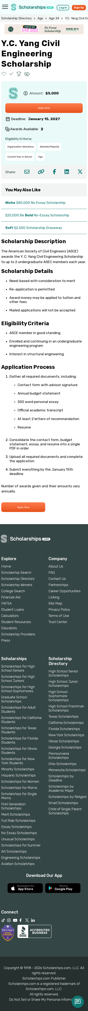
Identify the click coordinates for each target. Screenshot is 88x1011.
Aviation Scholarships (18, 864)
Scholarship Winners (16, 585)
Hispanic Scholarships (18, 775)
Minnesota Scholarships (67, 770)
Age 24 (54, 18)
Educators (9, 628)
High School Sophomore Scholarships (59, 696)
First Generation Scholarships (13, 806)
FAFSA (6, 603)
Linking (54, 597)
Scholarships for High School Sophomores (18, 689)
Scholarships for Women (20, 781)
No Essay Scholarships (19, 833)
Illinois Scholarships (64, 741)
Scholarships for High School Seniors (18, 668)
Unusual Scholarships (18, 839)
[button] (3, 73)
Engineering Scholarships (20, 857)
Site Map (55, 603)
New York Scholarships (66, 735)
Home (6, 566)
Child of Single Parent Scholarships (65, 811)
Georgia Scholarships (65, 747)
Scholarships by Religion (68, 797)
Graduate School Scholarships (14, 699)
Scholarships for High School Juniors (18, 678)
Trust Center (58, 622)
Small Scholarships (63, 803)
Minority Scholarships (17, 769)
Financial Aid (10, 597)
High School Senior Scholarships (63, 673)
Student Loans (12, 609)
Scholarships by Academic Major (61, 788)
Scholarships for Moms (19, 788)
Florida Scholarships (64, 729)
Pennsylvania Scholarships (59, 755)
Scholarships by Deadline (61, 778)
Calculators (10, 616)
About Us (56, 566)
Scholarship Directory (16, 18)
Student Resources (16, 622)
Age (40, 18)
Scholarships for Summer (21, 845)
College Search (13, 591)
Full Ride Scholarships (18, 820)
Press (5, 640)
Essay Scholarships (16, 827)
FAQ (52, 572)
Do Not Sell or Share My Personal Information (44, 999)
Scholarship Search (16, 572)
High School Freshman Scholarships (66, 708)
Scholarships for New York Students (18, 761)
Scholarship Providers (18, 634)
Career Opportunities (65, 591)
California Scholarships (66, 723)
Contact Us (57, 579)
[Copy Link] (41, 171)
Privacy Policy (59, 609)
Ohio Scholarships (63, 764)
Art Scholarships (14, 851)
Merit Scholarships (15, 814)
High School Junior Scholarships (63, 683)
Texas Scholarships (64, 716)
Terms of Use (59, 616)
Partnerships (58, 585)
